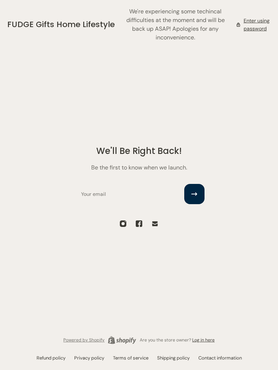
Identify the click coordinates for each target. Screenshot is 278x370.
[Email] (155, 224)
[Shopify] (122, 340)
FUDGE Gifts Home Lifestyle (61, 24)
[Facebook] (139, 224)
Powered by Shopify (84, 340)
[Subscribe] (194, 194)
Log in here (203, 340)
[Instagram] (123, 224)
